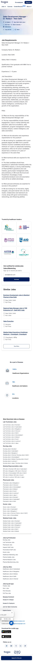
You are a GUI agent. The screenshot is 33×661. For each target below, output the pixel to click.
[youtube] (11, 646)
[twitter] (25, 646)
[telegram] (16, 646)
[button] (28, 2)
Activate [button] (16, 279)
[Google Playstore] (6, 631)
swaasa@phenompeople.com (17, 623)
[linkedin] (20, 646)
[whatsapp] (6, 646)
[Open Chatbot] (11, 623)
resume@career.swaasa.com (17, 621)
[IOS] (6, 636)
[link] (4, 2)
